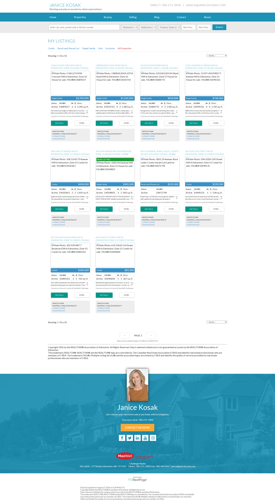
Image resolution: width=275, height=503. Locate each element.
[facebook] (122, 438)
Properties (80, 17)
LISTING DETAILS (59, 123)
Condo (51, 48)
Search (219, 27)
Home (52, 17)
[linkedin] (137, 438)
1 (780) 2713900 (58, 136)
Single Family (88, 48)
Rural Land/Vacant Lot (68, 48)
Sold (100, 48)
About (207, 17)
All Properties (124, 48)
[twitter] (130, 438)
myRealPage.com (137, 480)
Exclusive (110, 48)
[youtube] (145, 438)
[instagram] (153, 438)
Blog (156, 17)
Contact (181, 17)
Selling (132, 17)
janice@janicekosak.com (206, 5)
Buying (108, 17)
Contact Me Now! (137, 427)
